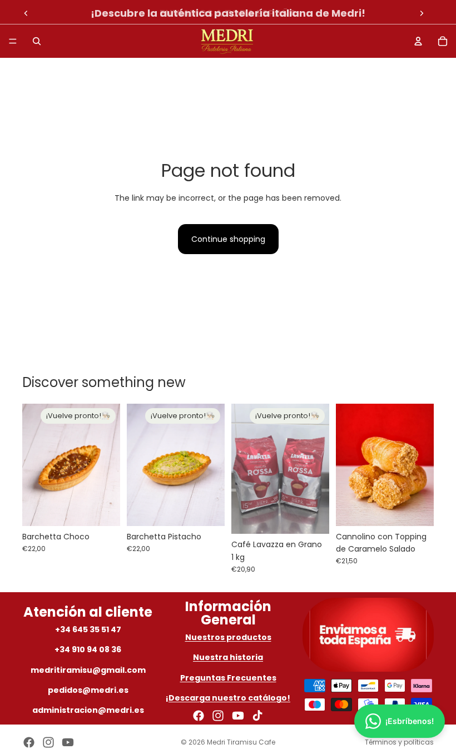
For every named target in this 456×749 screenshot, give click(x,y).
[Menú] (13, 41)
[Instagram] (218, 715)
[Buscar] (36, 41)
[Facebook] (198, 715)
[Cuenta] (418, 41)
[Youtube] (238, 715)
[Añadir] (417, 509)
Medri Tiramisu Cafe (241, 742)
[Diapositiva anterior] (26, 13)
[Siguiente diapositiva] (421, 13)
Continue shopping (228, 239)
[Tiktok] (257, 715)
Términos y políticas (399, 742)
